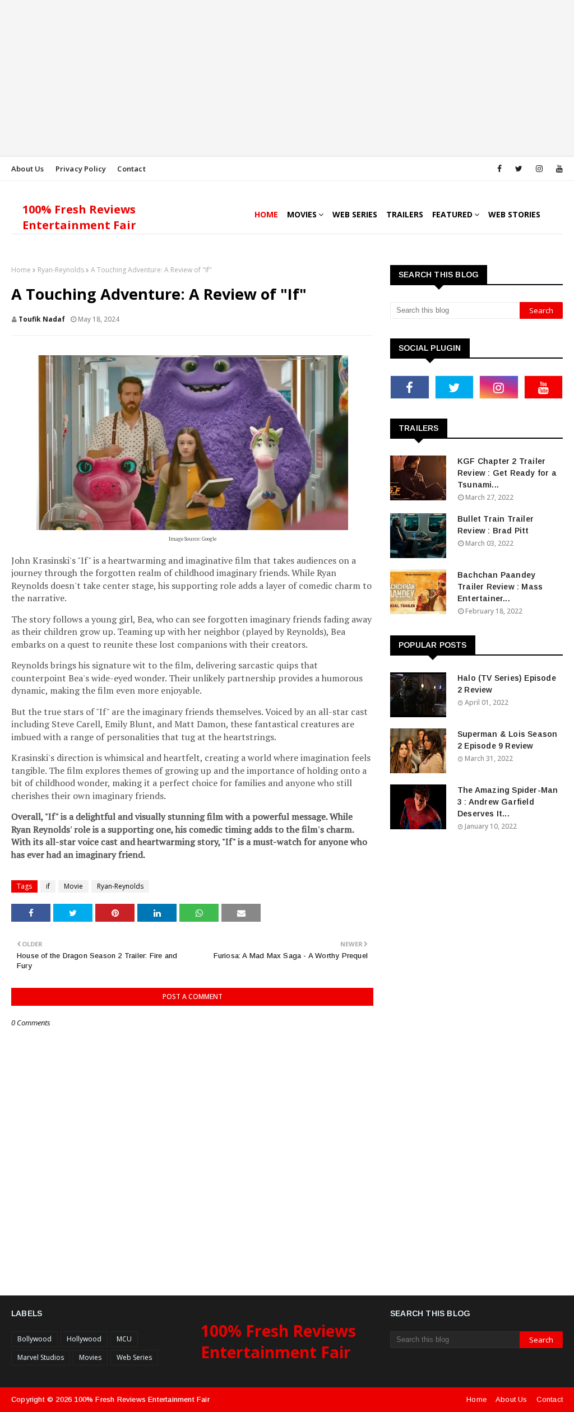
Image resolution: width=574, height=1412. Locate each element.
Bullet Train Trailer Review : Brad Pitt (495, 524)
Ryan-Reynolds (61, 270)
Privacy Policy (81, 169)
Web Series (134, 1357)
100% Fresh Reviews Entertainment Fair (79, 217)
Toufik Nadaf (41, 319)
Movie (73, 886)
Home (21, 270)
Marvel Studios (40, 1357)
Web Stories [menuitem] (514, 214)
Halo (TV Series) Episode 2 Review (506, 684)
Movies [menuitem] (302, 214)
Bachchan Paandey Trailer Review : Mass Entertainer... (500, 586)
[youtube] (557, 168)
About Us (27, 169)
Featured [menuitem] (452, 214)
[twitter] (518, 168)
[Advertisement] (287, 78)
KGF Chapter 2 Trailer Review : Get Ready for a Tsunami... (507, 473)
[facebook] (499, 168)
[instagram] (539, 168)
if (48, 886)
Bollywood (34, 1339)
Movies (90, 1357)
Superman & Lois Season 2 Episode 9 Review (507, 740)
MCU (124, 1339)
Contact (131, 169)
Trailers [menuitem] (404, 214)
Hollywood (84, 1339)
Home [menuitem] (266, 214)
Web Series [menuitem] (354, 214)
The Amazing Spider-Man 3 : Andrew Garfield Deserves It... (507, 802)
